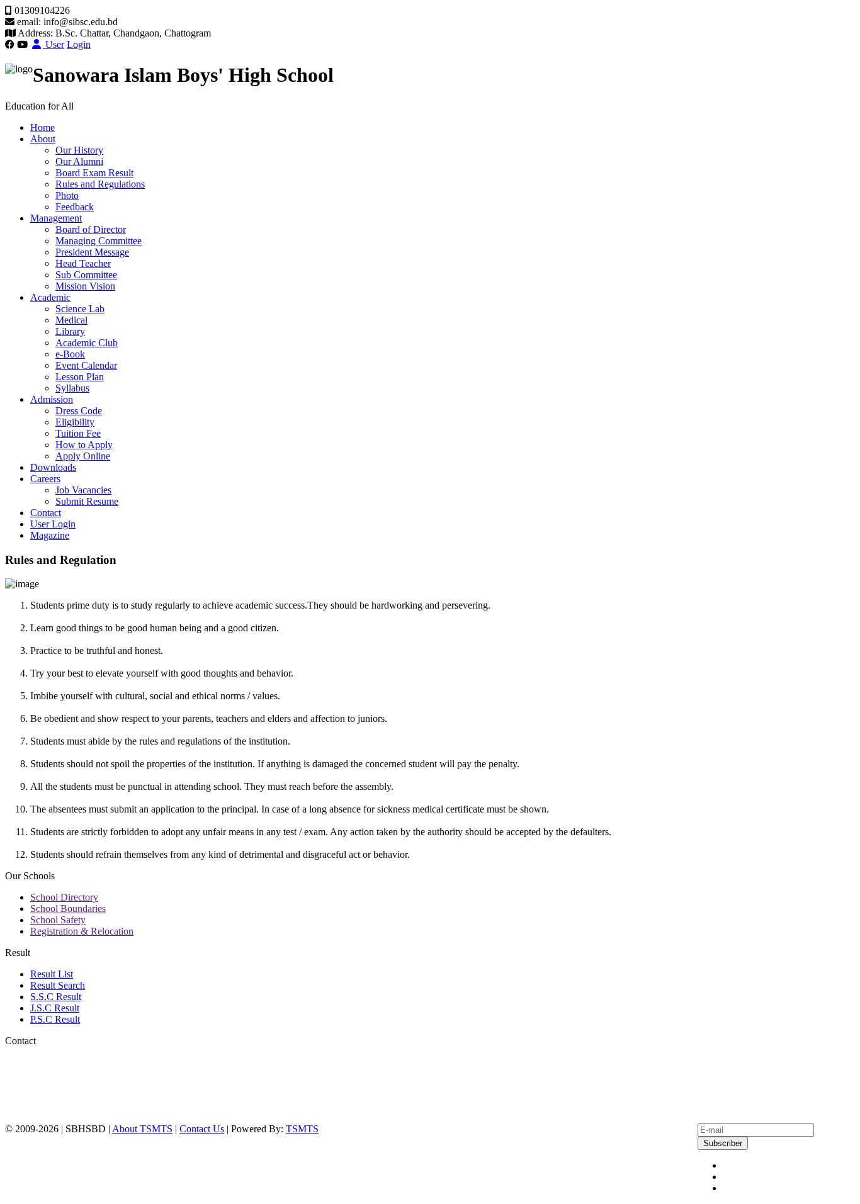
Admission (51, 399)
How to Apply (84, 444)
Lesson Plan (79, 376)
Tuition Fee (78, 433)
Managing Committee (98, 240)
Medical (71, 320)
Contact (45, 512)
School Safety (58, 919)
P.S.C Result (55, 1019)
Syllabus (72, 388)
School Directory (64, 897)
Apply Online (82, 456)
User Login (53, 524)
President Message (92, 252)
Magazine (49, 535)
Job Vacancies (83, 490)
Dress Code (78, 410)
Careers (45, 478)
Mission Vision (85, 286)
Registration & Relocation (81, 931)
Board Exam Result (94, 172)
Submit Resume (86, 501)
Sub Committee (86, 274)
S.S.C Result (55, 996)
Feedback (74, 206)
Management (56, 218)
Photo (67, 195)
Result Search (57, 985)
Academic (50, 297)
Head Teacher (83, 263)
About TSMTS (142, 1128)
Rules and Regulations (100, 184)
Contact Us (201, 1128)
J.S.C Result (54, 1008)
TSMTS (302, 1128)
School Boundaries (68, 908)
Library (70, 331)
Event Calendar (86, 365)
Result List (51, 974)
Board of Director (90, 229)
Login (79, 44)
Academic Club (86, 342)
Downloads (53, 467)
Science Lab (80, 308)
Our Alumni (79, 161)
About (42, 138)
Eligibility (74, 422)
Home (42, 127)
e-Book (70, 354)
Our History (79, 150)
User (53, 44)
